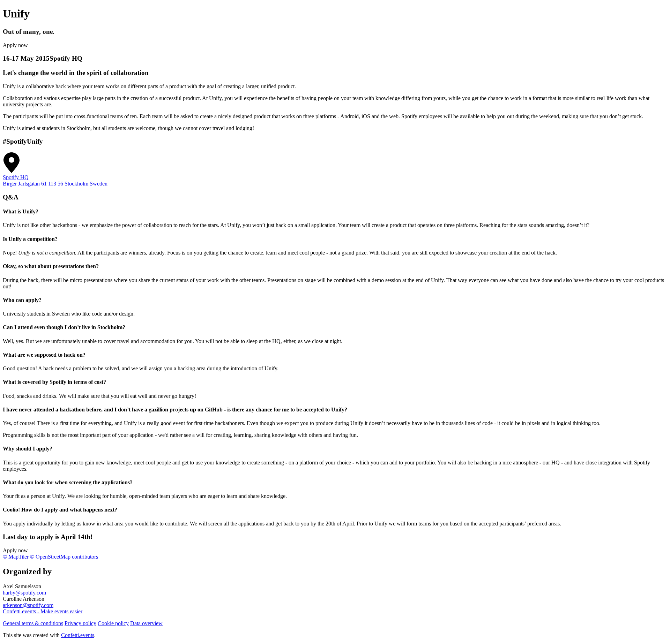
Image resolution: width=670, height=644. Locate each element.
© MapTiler (16, 557)
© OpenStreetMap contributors (64, 557)
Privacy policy (80, 623)
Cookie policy (113, 623)
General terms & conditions (33, 623)
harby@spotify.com (24, 593)
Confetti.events (77, 635)
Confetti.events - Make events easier (42, 611)
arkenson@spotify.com (28, 605)
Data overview (146, 623)
